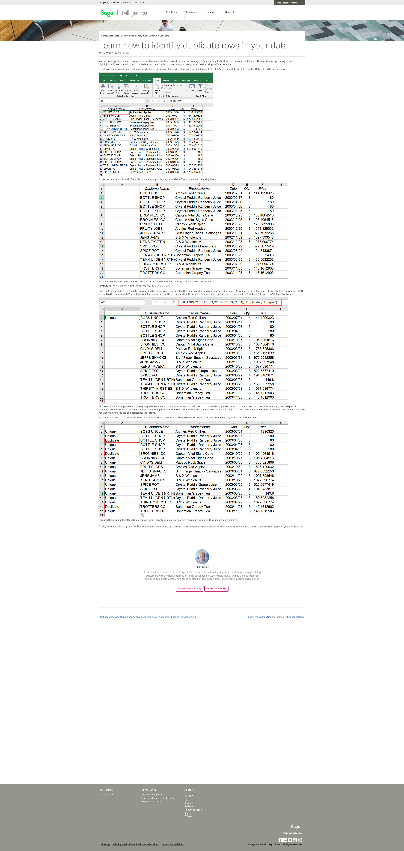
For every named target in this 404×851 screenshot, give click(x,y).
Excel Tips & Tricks (115, 526)
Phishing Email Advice (124, 844)
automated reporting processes (166, 526)
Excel (219, 526)
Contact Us (139, 2)
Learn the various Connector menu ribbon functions (276, 617)
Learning (210, 12)
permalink (298, 526)
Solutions (171, 12)
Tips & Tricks (130, 526)
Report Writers (188, 815)
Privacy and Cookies (148, 844)
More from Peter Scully (189, 588)
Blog (111, 35)
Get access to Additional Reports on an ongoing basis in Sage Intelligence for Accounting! (148, 617)
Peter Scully (123, 53)
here (252, 61)
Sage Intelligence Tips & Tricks (158, 798)
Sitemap (105, 844)
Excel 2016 (237, 526)
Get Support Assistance (190, 803)
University (115, 2)
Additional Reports (152, 794)
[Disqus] (202, 661)
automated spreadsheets (194, 526)
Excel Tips (256, 526)
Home (104, 35)
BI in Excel (211, 526)
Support (229, 12)
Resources (191, 12)
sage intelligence (282, 526)
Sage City (104, 2)
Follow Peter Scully (216, 588)
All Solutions (107, 794)
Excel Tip (247, 526)
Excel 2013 (227, 526)
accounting (145, 526)
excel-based (267, 526)
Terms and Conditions (173, 844)
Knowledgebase (193, 810)
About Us (127, 2)
